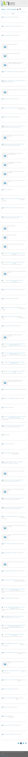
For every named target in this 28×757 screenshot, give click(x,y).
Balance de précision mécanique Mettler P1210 (11, 508)
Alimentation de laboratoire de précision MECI (11, 145)
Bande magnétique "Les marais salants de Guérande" (12, 636)
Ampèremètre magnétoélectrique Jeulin (16, 244)
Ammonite (10, 189)
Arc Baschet (11, 407)
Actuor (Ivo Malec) (15, 35)
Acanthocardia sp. (15, 17)
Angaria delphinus (15, 298)
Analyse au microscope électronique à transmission (12, 282)
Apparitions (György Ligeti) (21, 389)
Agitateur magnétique (13, 44)
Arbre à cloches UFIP (17, 734)
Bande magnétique (15, 598)
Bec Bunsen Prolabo (17, 725)
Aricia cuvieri (11, 443)
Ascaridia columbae (15, 453)
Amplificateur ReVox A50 (19, 207)
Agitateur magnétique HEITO (14, 53)
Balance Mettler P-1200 (19, 543)
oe (22, 12)
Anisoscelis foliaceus (17, 325)
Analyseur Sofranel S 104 (20, 289)
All (13, 13)
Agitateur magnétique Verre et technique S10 (17, 89)
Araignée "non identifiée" (19, 398)
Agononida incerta (15, 98)
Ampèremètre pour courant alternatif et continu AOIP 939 (13, 255)
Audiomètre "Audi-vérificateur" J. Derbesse (10, 463)
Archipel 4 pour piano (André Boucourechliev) (11, 426)
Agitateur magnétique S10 (20, 71)
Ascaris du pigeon (14, 452)
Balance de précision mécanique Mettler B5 (10, 481)
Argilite (8, 434)
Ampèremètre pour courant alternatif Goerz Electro (12, 264)
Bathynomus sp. (11, 717)
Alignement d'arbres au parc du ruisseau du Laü (11, 127)
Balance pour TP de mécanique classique (17, 561)
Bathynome (11, 716)
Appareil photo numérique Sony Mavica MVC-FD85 (12, 373)
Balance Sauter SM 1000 (19, 570)
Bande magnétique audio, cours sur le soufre (10, 617)
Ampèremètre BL (12, 225)
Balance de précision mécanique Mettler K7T (10, 499)
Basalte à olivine (14, 707)
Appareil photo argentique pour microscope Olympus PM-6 (13, 364)
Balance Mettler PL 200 (18, 552)
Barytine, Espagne (15, 688)
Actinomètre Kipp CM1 (18, 26)
